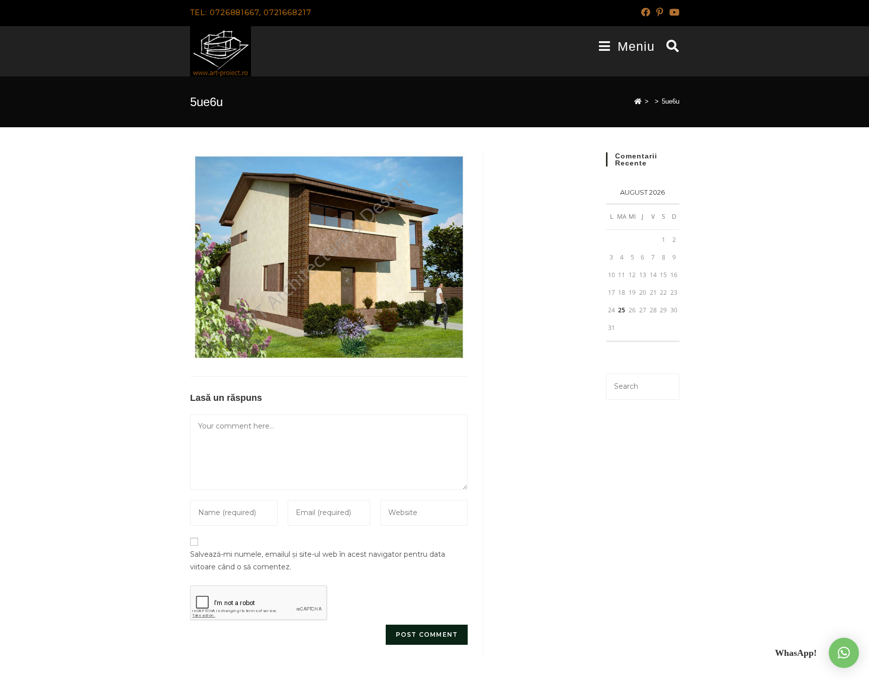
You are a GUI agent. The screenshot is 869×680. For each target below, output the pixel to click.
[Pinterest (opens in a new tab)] (659, 13)
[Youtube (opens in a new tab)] (672, 13)
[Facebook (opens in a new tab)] (645, 13)
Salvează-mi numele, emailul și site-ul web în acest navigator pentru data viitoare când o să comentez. (317, 560)
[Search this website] (642, 386)
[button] (844, 653)
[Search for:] (669, 46)
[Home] (638, 101)
